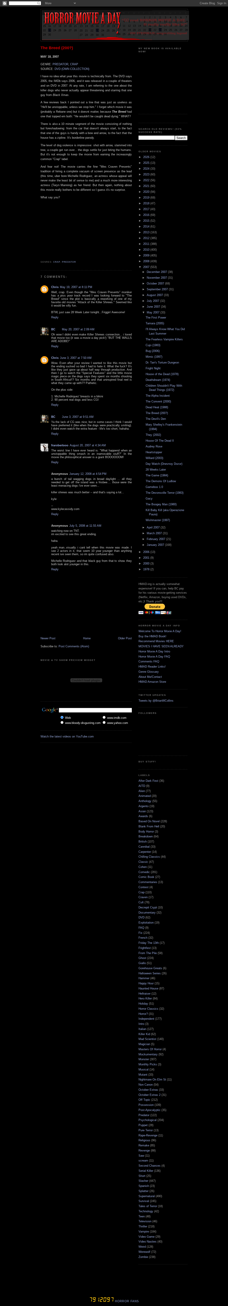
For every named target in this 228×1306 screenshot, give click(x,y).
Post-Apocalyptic (149, 1110)
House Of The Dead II (160, 440)
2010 (146, 249)
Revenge (144, 1150)
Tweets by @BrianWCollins (155, 700)
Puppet (143, 1125)
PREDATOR (60, 64)
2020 (146, 191)
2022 (146, 180)
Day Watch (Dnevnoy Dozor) (164, 463)
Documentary (147, 912)
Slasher (143, 1180)
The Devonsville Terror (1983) (164, 492)
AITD (141, 786)
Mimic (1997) (154, 356)
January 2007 (156, 544)
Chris (55, 287)
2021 (146, 186)
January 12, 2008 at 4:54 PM (87, 473)
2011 (146, 244)
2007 (146, 267)
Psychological (147, 1120)
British (142, 841)
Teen (141, 1216)
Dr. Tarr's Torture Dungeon (162, 362)
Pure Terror (145, 1130)
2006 (146, 552)
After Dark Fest (148, 780)
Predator (69, 262)
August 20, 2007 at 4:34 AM (88, 445)
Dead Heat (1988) (157, 407)
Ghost (142, 958)
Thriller (142, 1226)
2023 (146, 174)
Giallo (142, 963)
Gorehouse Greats (150, 968)
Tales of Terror (147, 1206)
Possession (146, 1105)
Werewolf (144, 1251)
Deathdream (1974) (158, 380)
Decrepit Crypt (147, 907)
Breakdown (145, 836)
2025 (146, 163)
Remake (143, 1145)
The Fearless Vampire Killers (164, 339)
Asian (142, 811)
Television (144, 1221)
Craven (143, 897)
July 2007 (153, 301)
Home (87, 638)
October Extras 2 (149, 1095)
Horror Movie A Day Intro (154, 651)
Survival (143, 1201)
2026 (146, 157)
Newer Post (48, 638)
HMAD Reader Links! (152, 666)
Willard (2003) (154, 458)
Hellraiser (144, 993)
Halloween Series (149, 973)
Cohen (142, 867)
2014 (146, 226)
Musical (143, 1069)
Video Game (146, 1236)
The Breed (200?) (57, 48)
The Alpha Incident (158, 395)
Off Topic (144, 1099)
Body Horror (146, 831)
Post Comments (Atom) (74, 646)
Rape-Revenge (147, 1135)
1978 (146, 569)
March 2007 (155, 533)
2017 (146, 209)
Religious (144, 1140)
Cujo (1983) (153, 345)
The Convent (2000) (158, 401)
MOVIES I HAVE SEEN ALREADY (161, 646)
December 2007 (157, 272)
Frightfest (144, 948)
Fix (140, 932)
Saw (141, 1155)
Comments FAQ (148, 661)
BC (53, 329)
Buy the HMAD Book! (152, 636)
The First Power (156, 317)
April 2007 (154, 527)
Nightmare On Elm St (152, 1079)
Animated (144, 796)
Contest (143, 887)
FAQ (141, 927)
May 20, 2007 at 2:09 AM (78, 329)
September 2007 (158, 289)
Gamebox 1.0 (154, 487)
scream (143, 1160)
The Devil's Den (156, 418)
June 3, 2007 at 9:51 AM (78, 416)
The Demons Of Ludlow (161, 481)
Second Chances (149, 1165)
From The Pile (147, 953)
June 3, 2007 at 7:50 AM (76, 358)
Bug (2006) (153, 351)
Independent (146, 1018)
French (142, 937)
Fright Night (153, 368)
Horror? (143, 1014)
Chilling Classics (149, 856)
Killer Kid (144, 1034)
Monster (143, 1059)
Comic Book (146, 877)
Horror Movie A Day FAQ (154, 656)
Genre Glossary (148, 671)
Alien (141, 791)
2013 (146, 232)
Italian (142, 1029)
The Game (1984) (157, 475)
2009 (146, 255)
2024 (146, 168)
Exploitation (146, 922)
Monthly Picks (147, 1064)
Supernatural (146, 1196)
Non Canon (145, 1084)
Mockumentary (148, 1054)
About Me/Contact (150, 676)
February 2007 (156, 539)
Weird (142, 1246)
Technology (145, 1211)
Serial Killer (145, 1170)
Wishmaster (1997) (158, 520)
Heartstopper (154, 452)
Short (141, 1176)
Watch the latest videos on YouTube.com (67, 736)
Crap (56, 262)
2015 (146, 220)
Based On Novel (149, 821)
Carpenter (144, 851)
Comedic (144, 872)
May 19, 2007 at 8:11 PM (76, 287)
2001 (146, 557)
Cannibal (144, 846)
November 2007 (157, 277)
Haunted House (148, 988)
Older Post (125, 638)
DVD (141, 917)
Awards (143, 816)
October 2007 (156, 283)
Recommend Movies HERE (156, 641)
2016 (146, 215)
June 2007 (154, 306)
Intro (141, 1024)
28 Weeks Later (156, 469)
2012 (146, 238)
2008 (146, 261)
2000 (146, 563)
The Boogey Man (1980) (161, 504)
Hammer (143, 978)
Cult (141, 902)
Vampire (143, 1231)
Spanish (143, 1186)
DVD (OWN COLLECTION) (72, 69)
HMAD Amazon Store (152, 681)
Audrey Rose (154, 446)
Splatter (143, 1191)
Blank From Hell (148, 826)
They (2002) (153, 435)
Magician (144, 1044)
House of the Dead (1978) (162, 374)
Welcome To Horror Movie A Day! (159, 631)
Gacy (149, 498)
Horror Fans (126, 1301)
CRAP (74, 64)
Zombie (143, 1257)
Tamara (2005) (155, 323)
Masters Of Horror (150, 1049)
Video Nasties (147, 1241)
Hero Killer (145, 998)
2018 (146, 203)
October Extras (148, 1089)
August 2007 (155, 295)
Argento (143, 806)
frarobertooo (59, 445)
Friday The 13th (148, 942)
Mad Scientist (147, 1039)
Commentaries (147, 882)
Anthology (144, 801)
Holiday (143, 1003)
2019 (146, 197)
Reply (55, 317)
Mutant (142, 1074)
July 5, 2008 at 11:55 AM (85, 525)
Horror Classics (148, 1008)
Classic (143, 861)
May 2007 (153, 312)
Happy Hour (146, 983)
